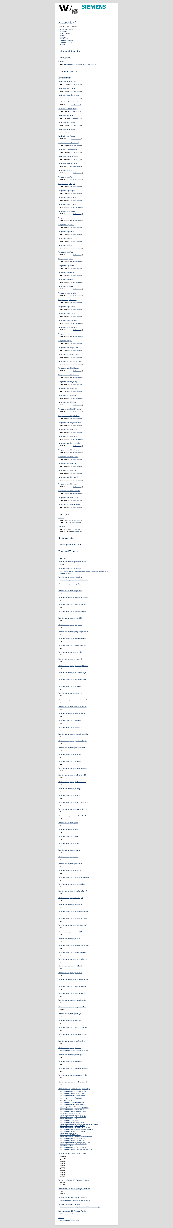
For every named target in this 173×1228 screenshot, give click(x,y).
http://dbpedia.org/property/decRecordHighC (72, 672)
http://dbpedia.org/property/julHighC (70, 754)
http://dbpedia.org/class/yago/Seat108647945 (72, 1115)
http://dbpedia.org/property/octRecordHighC (72, 986)
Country (61, 61)
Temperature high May (65, 279)
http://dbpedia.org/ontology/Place (69, 1120)
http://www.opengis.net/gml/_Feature (70, 1113)
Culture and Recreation (66, 30)
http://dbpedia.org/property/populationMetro (72, 1007)
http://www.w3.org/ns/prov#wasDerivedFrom (72, 1197)
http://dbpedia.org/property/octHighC (70, 966)
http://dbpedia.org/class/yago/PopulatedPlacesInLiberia (75, 1142)
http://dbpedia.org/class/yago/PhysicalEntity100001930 (75, 1127)
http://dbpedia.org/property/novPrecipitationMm (73, 945)
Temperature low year (65, 341)
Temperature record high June (67, 388)
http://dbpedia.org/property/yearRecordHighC (72, 1075)
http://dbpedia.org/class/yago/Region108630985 (73, 1144)
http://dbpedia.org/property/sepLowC (70, 1020)
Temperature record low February (69, 450)
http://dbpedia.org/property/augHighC (70, 618)
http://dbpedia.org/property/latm (68, 829)
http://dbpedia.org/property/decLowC (70, 659)
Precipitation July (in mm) (66, 115)
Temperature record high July (67, 382)
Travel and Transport (66, 42)
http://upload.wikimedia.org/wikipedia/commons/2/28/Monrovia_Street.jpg (80, 1207)
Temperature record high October (68, 416)
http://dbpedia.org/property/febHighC (70, 686)
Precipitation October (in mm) (67, 150)
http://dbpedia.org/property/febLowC (70, 693)
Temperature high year (65, 334)
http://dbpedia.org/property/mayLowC (70, 904)
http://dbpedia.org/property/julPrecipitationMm (73, 768)
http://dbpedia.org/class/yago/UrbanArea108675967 (74, 1108)
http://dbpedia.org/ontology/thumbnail (70, 568)
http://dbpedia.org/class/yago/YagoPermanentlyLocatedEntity (76, 1129)
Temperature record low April (67, 429)
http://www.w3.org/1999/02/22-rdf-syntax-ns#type (74, 1089)
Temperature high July (65, 238)
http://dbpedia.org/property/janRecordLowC (72, 748)
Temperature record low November (69, 491)
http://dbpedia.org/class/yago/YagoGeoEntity (72, 1122)
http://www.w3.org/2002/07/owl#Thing (70, 1135)
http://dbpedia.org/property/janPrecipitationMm (73, 734)
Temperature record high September (69, 422)
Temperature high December (67, 197)
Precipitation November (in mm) (68, 143)
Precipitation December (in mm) (68, 95)
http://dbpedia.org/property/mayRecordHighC (72, 918)
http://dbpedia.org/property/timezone (69, 1048)
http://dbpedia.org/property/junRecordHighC (72, 809)
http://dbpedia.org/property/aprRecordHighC (72, 604)
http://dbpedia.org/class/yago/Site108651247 (72, 1140)
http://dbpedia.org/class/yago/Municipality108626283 (74, 1093)
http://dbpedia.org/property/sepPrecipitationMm (73, 1027)
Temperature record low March (68, 477)
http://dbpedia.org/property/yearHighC (70, 1054)
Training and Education (66, 40)
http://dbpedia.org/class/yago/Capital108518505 (73, 1117)
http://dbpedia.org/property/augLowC (70, 625)
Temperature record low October (68, 497)
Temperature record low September (69, 504)
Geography (63, 37)
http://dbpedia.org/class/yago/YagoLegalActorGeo (73, 1109)
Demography (63, 31)
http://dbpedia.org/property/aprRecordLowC (72, 611)
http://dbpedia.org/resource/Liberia (73, 64)
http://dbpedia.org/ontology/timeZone (70, 577)
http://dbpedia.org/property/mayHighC (70, 898)
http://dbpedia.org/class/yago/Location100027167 (73, 1147)
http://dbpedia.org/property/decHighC (70, 652)
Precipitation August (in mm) (67, 88)
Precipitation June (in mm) (66, 122)
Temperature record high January (68, 375)
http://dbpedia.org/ (91, 64)
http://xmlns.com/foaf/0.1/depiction (69, 1204)
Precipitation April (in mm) (66, 81)
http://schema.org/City (66, 1100)
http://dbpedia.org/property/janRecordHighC (72, 741)
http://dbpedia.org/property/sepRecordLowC (72, 1041)
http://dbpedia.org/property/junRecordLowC (72, 816)
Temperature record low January (68, 457)
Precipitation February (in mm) (68, 102)
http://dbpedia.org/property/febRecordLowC (72, 713)
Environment (63, 35)
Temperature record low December (69, 443)
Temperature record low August (68, 436)
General (62, 44)
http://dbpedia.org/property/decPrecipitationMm (73, 666)
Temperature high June (65, 252)
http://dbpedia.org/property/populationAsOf (72, 1000)
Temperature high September (67, 320)
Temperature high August (66, 184)
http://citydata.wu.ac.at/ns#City (68, 1133)
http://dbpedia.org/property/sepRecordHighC (72, 1034)
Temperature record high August (68, 354)
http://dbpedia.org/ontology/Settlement (70, 1106)
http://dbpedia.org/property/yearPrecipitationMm (73, 1068)
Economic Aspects (65, 33)
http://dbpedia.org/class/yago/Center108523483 (73, 1131)
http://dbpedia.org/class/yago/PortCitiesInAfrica (73, 1111)
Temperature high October (66, 306)
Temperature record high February (69, 368)
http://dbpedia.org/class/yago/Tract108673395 (72, 1104)
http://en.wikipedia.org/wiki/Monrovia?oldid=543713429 (75, 1200)
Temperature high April (65, 170)
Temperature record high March (68, 395)
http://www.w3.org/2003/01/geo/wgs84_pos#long (74, 1189)
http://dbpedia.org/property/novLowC (70, 938)
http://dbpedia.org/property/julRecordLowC (72, 782)
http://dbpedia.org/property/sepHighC (70, 1014)
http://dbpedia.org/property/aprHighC (70, 584)
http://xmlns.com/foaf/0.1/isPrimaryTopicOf (72, 1211)
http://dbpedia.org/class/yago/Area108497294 (72, 1126)
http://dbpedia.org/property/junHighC (70, 788)
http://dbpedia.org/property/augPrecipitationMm (73, 632)
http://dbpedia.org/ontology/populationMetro (72, 561)
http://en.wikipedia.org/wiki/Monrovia (70, 1214)
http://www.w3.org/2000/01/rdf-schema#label (72, 1153)
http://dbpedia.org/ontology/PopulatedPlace (72, 1102)
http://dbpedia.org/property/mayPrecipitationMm (73, 911)
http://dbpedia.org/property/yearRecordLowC (72, 1082)
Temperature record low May (67, 484)
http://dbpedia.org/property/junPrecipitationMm (73, 802)
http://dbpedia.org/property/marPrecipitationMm (73, 877)
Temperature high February (67, 211)
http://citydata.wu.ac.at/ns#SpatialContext (71, 1097)
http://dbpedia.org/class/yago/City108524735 (72, 1099)
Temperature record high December (69, 361)
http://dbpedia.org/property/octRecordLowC (72, 993)
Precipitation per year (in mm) (67, 163)
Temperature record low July (67, 463)
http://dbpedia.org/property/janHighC (70, 720)
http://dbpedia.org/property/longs (68, 857)
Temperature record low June (67, 470)
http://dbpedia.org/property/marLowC (70, 870)
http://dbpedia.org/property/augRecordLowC (72, 645)
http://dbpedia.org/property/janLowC (70, 727)
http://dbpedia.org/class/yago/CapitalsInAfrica (72, 1138)
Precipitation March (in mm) (67, 129)
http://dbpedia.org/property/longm (69, 850)
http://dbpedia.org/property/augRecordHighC (72, 638)
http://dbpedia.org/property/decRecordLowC (72, 679)
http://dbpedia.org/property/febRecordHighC (72, 707)
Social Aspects (64, 39)
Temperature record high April (68, 347)
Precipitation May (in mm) (66, 136)
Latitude (61, 518)
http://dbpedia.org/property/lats (68, 836)
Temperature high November (67, 293)
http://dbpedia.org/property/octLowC (70, 973)
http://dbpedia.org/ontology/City (68, 1118)
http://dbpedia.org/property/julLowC (69, 761)
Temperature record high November (69, 409)
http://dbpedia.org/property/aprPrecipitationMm (73, 597)
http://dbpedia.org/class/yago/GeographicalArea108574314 (76, 1149)
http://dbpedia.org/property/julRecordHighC (72, 775)
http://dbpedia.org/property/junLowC (70, 795)
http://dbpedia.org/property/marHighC (70, 864)
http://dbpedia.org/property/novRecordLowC (72, 959)
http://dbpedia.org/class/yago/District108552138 (73, 1095)
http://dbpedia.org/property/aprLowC (70, 591)
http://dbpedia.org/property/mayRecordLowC (72, 925)
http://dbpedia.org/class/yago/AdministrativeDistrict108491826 (77, 1136)
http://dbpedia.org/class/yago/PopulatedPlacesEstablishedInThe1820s (79, 1124)
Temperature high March (66, 266)
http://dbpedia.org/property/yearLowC (70, 1061)
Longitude (61, 526)
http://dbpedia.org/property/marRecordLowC (72, 891)
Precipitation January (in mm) (67, 109)
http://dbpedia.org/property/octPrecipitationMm (73, 979)
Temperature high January (66, 225)
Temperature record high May (67, 402)
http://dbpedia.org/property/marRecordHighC (72, 884)
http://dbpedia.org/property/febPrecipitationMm (73, 700)
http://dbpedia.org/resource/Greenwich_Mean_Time (74, 580)
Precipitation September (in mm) (68, 156)
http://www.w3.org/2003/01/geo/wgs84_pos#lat (73, 1180)
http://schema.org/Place (66, 1146)
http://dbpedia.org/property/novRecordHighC (72, 952)
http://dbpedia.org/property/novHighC (70, 932)
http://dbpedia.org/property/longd (68, 843)
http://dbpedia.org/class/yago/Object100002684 (73, 1091)
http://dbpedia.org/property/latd (68, 823)
